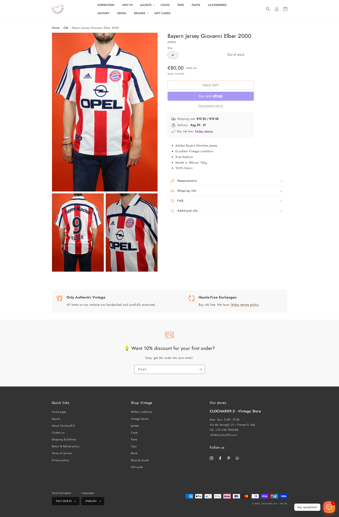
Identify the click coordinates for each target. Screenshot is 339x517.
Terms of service (62, 453)
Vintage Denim (140, 419)
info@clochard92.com (223, 435)
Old (66, 28)
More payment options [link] (211, 105)
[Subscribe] (200, 369)
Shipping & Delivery (64, 439)
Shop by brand (140, 460)
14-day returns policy (244, 304)
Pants (134, 439)
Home (56, 28)
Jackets (135, 426)
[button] (147, 5)
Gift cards (137, 467)
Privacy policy (60, 460)
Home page (59, 412)
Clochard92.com (269, 503)
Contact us (58, 432)
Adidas (172, 41)
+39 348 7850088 (227, 430)
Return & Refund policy (66, 446)
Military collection (141, 412)
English (91, 501)
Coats (134, 432)
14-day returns (204, 131)
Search (56, 419)
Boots (134, 453)
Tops (134, 446)
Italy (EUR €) (64, 501)
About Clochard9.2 (63, 426)
